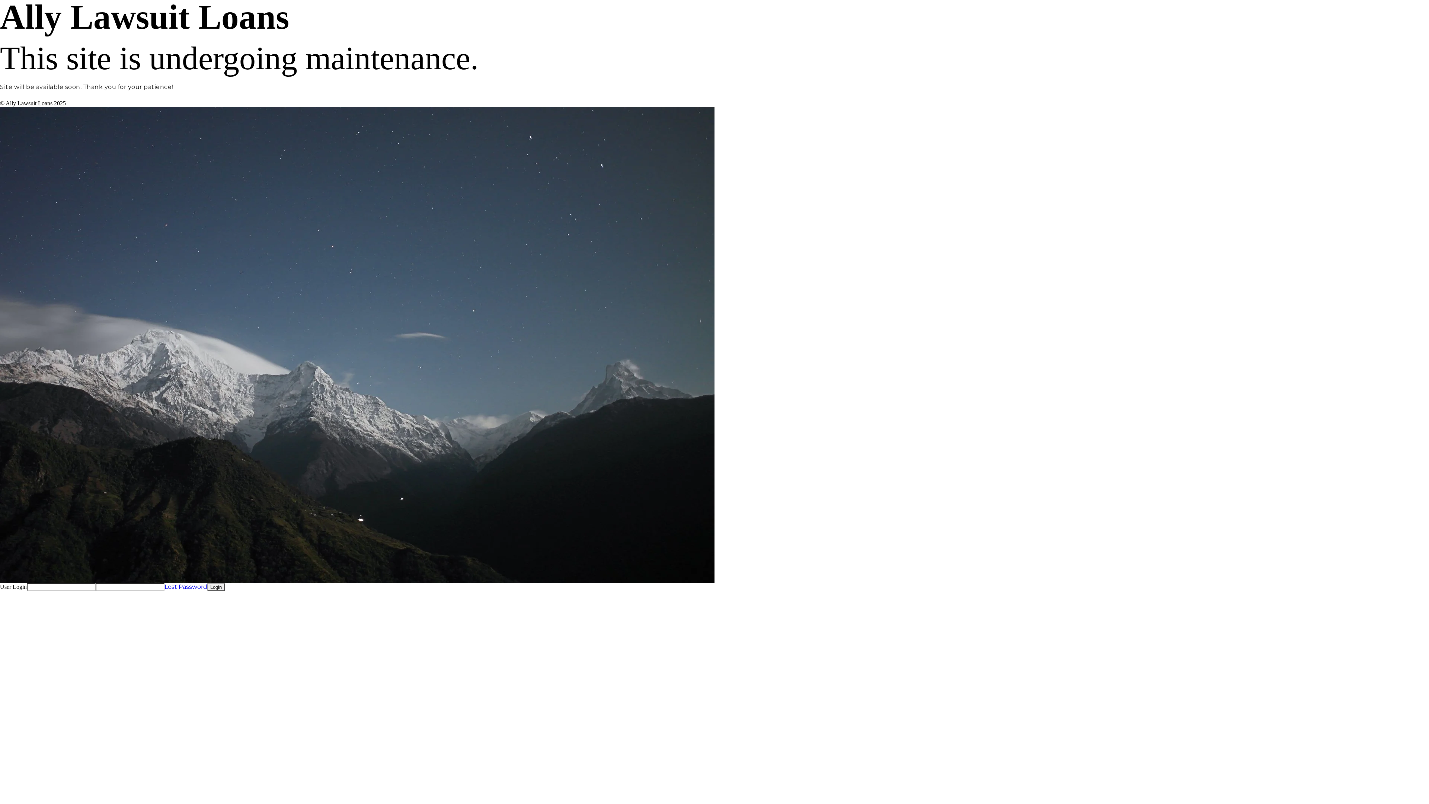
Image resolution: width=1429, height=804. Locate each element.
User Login (13, 587)
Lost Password (185, 586)
